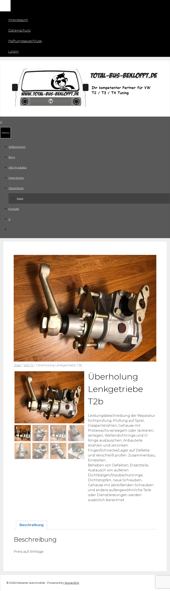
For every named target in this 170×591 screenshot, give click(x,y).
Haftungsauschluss (25, 41)
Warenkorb (16, 188)
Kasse (20, 198)
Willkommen (17, 146)
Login (13, 52)
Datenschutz (19, 30)
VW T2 (28, 365)
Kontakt (13, 208)
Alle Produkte (17, 167)
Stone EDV (71, 582)
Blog (11, 157)
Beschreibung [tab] (31, 525)
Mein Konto (16, 177)
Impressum (18, 20)
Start (17, 365)
